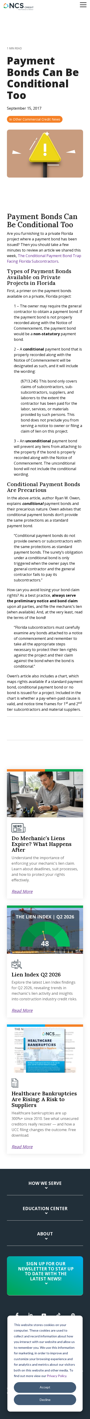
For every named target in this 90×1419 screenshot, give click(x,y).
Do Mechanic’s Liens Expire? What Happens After (42, 844)
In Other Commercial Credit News (34, 119)
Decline (45, 1400)
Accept (45, 1387)
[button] (83, 4)
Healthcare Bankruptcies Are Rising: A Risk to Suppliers (44, 1099)
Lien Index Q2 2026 (36, 974)
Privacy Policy (56, 1376)
